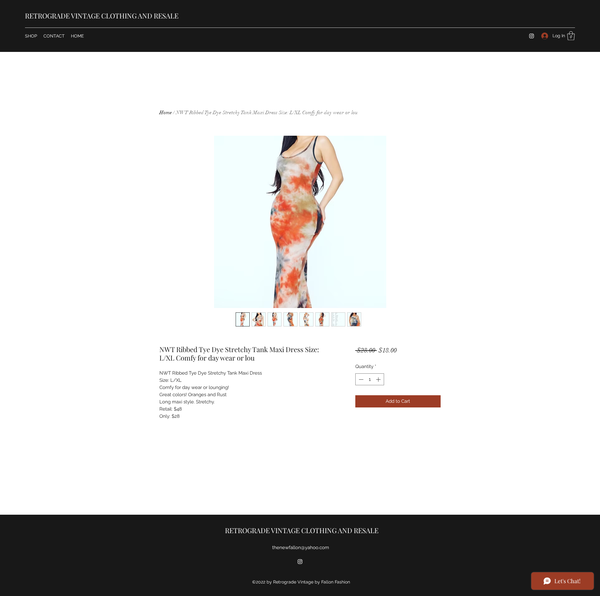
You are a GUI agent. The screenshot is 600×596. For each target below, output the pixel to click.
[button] (571, 35)
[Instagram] (531, 36)
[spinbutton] (369, 379)
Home (165, 112)
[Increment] (379, 379)
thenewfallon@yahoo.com (300, 547)
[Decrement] (360, 379)
